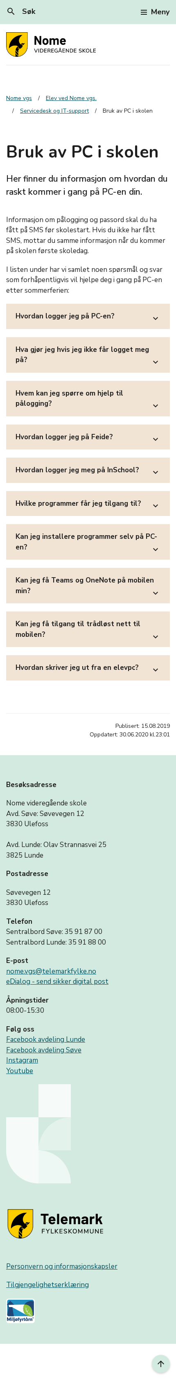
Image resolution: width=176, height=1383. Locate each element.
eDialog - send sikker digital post (57, 981)
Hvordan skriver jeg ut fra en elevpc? (88, 669)
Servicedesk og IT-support (54, 111)
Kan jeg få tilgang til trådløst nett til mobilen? (88, 630)
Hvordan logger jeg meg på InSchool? (88, 471)
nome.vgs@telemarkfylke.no (51, 971)
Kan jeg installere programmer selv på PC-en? (88, 543)
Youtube (19, 1071)
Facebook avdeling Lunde (45, 1039)
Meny (160, 12)
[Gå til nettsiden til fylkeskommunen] (57, 1224)
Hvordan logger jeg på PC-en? (88, 317)
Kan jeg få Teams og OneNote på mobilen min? (88, 587)
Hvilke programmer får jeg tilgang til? (88, 505)
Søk (20, 11)
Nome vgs (19, 98)
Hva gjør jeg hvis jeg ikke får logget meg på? (88, 356)
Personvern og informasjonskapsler (61, 1266)
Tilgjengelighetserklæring (47, 1285)
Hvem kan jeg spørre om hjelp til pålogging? (88, 400)
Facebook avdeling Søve (43, 1050)
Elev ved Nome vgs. (71, 98)
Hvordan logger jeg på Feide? (88, 438)
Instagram (22, 1060)
